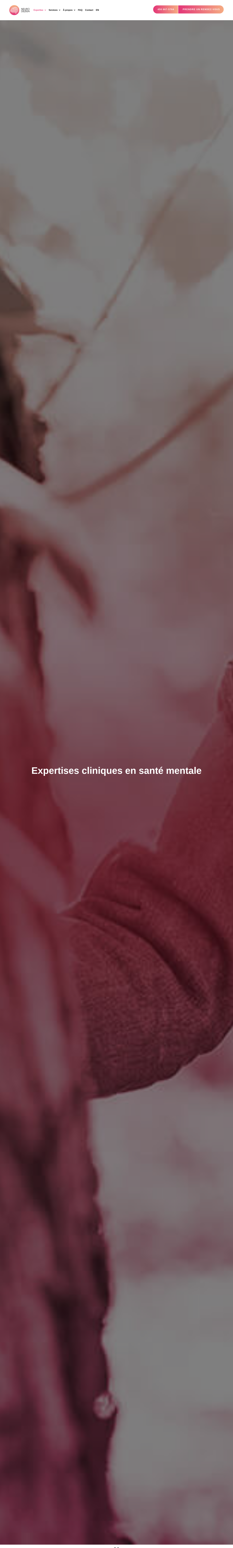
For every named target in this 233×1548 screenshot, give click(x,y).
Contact (89, 10)
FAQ (80, 10)
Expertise (38, 10)
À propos (68, 10)
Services (53, 10)
